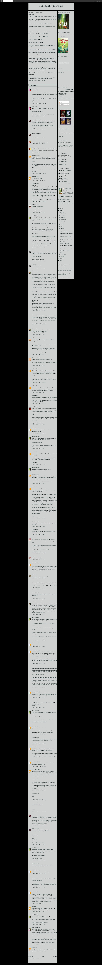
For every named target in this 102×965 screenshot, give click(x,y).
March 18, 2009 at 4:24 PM (38, 365)
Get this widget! (61, 68)
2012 (61, 206)
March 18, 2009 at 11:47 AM (39, 116)
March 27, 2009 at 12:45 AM (39, 951)
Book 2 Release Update (64, 250)
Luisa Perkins (34, 146)
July (62, 222)
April (62, 228)
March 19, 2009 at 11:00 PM (39, 734)
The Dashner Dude (51, 6)
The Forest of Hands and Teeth (66, 239)
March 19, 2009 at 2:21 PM (38, 589)
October (62, 217)
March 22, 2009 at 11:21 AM (39, 873)
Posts (61, 102)
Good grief (31, 14)
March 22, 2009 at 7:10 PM (38, 911)
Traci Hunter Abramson (36, 602)
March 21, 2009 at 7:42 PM (38, 844)
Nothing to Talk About (64, 243)
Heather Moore (34, 204)
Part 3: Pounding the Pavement (64, 173)
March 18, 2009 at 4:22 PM (38, 354)
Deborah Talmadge (35, 119)
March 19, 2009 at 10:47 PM (39, 722)
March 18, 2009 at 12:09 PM (39, 152)
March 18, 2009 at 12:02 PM (39, 130)
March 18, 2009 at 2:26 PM (38, 261)
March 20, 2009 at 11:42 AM (39, 766)
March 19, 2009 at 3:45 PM (38, 639)
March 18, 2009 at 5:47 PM (38, 403)
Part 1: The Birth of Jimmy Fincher (64, 170)
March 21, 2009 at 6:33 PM (38, 832)
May (62, 226)
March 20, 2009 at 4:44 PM (38, 776)
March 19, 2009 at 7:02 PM (38, 663)
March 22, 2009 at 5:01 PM (38, 903)
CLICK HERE (45, 33)
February (62, 254)
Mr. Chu (61, 252)
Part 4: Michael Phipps (62, 175)
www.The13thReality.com (63, 129)
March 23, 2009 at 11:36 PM (39, 944)
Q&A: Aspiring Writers (62, 161)
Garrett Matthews (35, 406)
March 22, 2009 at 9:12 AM (39, 866)
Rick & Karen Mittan (36, 769)
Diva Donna (34, 271)
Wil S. (33, 250)
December (63, 213)
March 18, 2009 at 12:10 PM (39, 180)
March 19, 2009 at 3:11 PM (38, 598)
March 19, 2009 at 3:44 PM (38, 614)
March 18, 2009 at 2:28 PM (38, 268)
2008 (61, 258)
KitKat (33, 814)
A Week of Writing (63, 231)
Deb (32, 537)
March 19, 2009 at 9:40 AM (39, 553)
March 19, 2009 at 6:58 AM (39, 526)
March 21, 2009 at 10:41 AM (39, 825)
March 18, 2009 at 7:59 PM (38, 464)
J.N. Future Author (35, 337)
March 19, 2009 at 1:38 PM (38, 577)
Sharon (33, 574)
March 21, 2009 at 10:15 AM (39, 811)
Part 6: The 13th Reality (62, 178)
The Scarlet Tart (35, 155)
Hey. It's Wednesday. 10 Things (66, 245)
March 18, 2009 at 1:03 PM (38, 201)
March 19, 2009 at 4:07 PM (38, 646)
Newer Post (31, 956)
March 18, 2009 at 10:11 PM (39, 518)
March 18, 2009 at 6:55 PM (38, 424)
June (62, 224)
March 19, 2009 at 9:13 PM (38, 707)
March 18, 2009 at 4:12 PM (38, 324)
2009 (61, 212)
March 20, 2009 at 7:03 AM (39, 743)
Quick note (62, 247)
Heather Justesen (35, 927)
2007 (61, 260)
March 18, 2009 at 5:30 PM (38, 392)
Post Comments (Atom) (38, 958)
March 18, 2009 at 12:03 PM (39, 136)
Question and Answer (62, 164)
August (62, 221)
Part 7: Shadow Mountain (63, 179)
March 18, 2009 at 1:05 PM (38, 212)
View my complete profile (64, 201)
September (63, 219)
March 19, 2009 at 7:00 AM (39, 534)
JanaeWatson (34, 828)
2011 (61, 208)
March (62, 230)
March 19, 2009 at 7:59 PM (38, 688)
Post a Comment (32, 954)
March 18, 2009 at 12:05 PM (39, 143)
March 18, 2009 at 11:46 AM (39, 103)
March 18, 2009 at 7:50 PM (38, 448)
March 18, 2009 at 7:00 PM (38, 433)
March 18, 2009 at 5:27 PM (38, 382)
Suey (33, 140)
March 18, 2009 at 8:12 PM (38, 471)
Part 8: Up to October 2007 (63, 181)
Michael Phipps (60, 271)
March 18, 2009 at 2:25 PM (38, 247)
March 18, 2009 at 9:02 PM (38, 483)
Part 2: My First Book (62, 172)
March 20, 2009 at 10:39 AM (39, 758)
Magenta (33, 88)
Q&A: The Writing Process (63, 159)
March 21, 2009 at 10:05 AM (39, 799)
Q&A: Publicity (61, 162)
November (63, 215)
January (62, 256)
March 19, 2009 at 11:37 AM (39, 571)
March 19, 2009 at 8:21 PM (38, 697)
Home (43, 956)
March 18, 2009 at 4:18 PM (38, 334)
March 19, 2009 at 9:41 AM (39, 559)
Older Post (55, 956)
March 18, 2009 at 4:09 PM (38, 310)
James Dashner (34, 215)
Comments (62, 104)
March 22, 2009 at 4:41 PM (38, 887)
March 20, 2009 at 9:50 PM (38, 790)
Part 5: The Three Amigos (63, 176)
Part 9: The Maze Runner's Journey (64, 183)
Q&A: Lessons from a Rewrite (63, 155)
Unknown (33, 451)
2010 (61, 210)
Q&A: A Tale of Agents (62, 153)
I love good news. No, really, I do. (66, 248)
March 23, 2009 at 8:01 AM (39, 924)
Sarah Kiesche (63, 270)
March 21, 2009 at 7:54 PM (38, 860)
